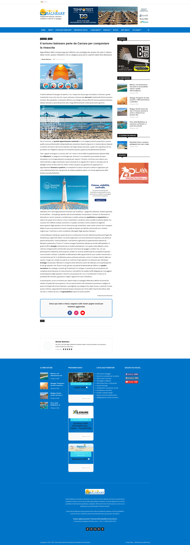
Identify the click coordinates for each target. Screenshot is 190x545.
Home (43, 30)
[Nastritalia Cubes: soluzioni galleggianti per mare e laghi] (122, 145)
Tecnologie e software (103, 381)
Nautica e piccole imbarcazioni (106, 395)
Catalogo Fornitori (63, 30)
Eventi (50, 39)
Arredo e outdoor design (104, 393)
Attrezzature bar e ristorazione (106, 383)
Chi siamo (136, 30)
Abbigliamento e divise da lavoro (107, 397)
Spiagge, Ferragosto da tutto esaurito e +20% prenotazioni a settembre (139, 100)
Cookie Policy (129, 542)
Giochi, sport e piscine (103, 378)
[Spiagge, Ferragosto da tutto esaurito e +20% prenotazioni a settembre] (122, 101)
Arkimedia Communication (82, 542)
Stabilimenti (95, 30)
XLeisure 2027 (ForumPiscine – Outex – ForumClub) (80, 425)
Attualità (43, 39)
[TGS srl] (133, 185)
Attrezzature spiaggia (103, 374)
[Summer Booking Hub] (76, 209)
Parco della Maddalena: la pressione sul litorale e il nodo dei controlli (138, 124)
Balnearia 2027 (80, 459)
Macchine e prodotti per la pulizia (107, 376)
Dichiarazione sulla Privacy (142, 542)
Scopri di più (86, 398)
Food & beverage (102, 386)
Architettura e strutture (104, 390)
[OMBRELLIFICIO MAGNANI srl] (76, 138)
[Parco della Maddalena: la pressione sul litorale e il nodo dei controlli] (122, 125)
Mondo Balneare (46, 59)
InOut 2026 (80, 387)
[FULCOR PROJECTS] (133, 71)
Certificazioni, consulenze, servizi (107, 388)
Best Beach (125, 30)
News (50, 30)
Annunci (106, 30)
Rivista (115, 30)
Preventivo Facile (81, 30)
